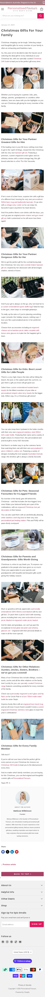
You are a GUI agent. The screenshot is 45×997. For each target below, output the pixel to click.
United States (21, 952)
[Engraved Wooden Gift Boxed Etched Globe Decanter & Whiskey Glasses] (22, 662)
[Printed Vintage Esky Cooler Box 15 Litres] (22, 192)
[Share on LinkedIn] (12, 852)
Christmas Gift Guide (9, 765)
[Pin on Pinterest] (16, 852)
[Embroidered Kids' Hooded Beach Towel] (22, 424)
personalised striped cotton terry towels (16, 393)
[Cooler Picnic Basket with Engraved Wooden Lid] (22, 90)
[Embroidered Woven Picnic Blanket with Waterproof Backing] (22, 604)
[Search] (40, 15)
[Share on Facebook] (3, 852)
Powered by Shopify (23, 992)
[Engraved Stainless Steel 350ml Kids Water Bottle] (22, 485)
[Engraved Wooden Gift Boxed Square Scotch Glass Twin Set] (22, 134)
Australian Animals (35, 454)
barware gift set (21, 153)
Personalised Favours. (22, 778)
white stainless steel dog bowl (12, 518)
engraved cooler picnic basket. (26, 620)
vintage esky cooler (13, 205)
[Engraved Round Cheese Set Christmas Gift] (22, 364)
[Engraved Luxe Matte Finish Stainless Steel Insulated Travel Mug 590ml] (22, 741)
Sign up (37, 924)
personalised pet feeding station (13, 520)
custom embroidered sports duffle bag (17, 307)
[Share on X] (7, 852)
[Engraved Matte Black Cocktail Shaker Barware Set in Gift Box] (22, 299)
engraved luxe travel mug (33, 704)
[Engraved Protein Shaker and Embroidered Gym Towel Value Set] (22, 249)
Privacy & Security (24, 985)
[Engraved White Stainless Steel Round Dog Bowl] (22, 552)
